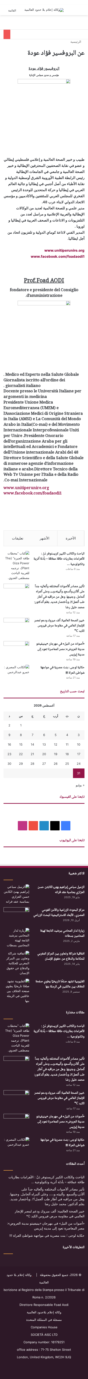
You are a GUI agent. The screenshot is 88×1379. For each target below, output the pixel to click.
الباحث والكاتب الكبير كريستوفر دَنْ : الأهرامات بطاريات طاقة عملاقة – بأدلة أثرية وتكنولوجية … (59, 559)
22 (21, 754)
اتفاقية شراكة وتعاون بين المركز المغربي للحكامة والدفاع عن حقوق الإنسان (60, 956)
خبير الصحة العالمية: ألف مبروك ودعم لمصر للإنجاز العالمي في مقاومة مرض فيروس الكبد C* (59, 626)
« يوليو (80, 785)
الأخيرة (71, 538)
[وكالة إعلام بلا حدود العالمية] (44, 10)
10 (78, 744)
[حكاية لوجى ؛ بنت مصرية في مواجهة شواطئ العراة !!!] (16, 673)
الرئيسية (76, 41)
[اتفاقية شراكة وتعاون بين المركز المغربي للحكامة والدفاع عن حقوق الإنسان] (16, 963)
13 (44, 744)
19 (55, 754)
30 (9, 763)
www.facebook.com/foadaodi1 (57, 256)
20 (44, 754)
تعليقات (17, 538)
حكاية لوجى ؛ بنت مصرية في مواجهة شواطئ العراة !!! (62, 670)
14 (32, 744)
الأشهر (44, 538)
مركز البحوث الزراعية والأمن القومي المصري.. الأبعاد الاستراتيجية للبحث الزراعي (58, 912)
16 (9, 744)
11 (67, 744)
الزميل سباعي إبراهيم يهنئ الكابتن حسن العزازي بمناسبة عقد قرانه (61, 889)
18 (67, 754)
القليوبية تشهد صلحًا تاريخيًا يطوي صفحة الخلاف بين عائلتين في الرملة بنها (59, 984)
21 (32, 754)
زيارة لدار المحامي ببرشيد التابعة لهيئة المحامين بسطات (62, 933)
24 (78, 763)
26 (55, 763)
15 (21, 744)
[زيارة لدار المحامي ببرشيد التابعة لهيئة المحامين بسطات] (16, 938)
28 (32, 763)
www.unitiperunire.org (64, 250)
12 (55, 744)
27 (44, 763)
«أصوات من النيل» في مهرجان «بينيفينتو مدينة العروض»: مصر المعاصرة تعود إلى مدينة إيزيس (60, 649)
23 (9, 754)
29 (21, 763)
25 (67, 763)
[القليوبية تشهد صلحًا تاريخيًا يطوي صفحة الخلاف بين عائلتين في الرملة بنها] (16, 991)
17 (78, 754)
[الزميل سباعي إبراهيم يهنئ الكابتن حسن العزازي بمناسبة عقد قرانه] (16, 894)
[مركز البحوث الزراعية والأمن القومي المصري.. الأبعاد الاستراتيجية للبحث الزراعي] (16, 916)
